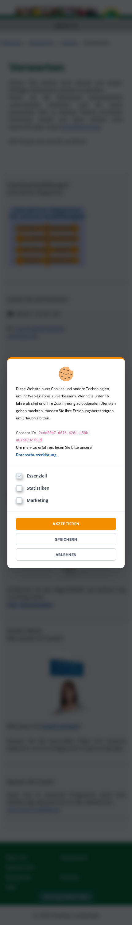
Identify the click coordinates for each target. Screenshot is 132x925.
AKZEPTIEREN (66, 523)
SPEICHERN (66, 539)
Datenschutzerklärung (36, 454)
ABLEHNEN (66, 554)
